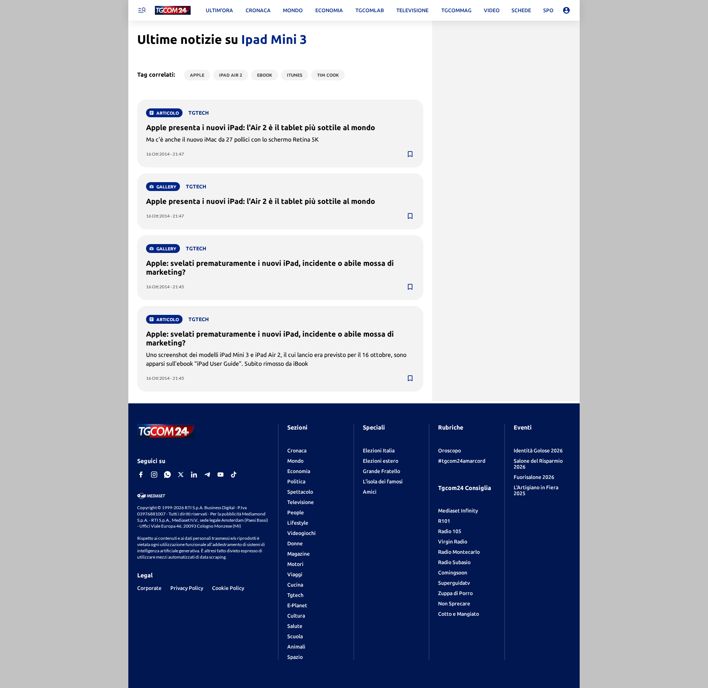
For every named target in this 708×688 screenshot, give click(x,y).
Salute (294, 626)
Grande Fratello (381, 471)
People (295, 512)
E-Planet (297, 605)
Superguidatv (454, 583)
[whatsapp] (167, 474)
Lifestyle (297, 523)
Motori (295, 564)
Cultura (296, 616)
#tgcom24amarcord (461, 461)
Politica (296, 481)
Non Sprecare (454, 604)
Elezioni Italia (379, 451)
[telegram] (207, 474)
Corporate (149, 588)
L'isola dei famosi (383, 481)
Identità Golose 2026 (538, 451)
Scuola (295, 636)
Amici (369, 492)
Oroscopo (449, 451)
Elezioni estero (380, 461)
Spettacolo (300, 492)
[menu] (141, 10)
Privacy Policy (186, 588)
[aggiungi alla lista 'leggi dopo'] (410, 154)
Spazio (295, 657)
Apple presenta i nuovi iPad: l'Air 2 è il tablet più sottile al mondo (260, 127)
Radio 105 (449, 531)
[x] (180, 474)
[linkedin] (194, 474)
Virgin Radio (452, 542)
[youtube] (220, 474)
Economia (298, 471)
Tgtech (295, 595)
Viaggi (294, 574)
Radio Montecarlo (459, 552)
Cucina (295, 585)
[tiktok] (233, 474)
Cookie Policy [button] (228, 588)
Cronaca (296, 451)
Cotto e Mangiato (458, 614)
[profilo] (566, 10)
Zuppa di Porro (455, 593)
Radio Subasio (454, 562)
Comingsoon (452, 573)
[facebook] (141, 474)
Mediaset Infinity (458, 511)
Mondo (295, 461)
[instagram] (154, 474)
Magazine (298, 554)
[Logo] (173, 10)
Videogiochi (301, 533)
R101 (444, 521)
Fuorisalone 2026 (534, 477)
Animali (296, 647)
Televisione (300, 502)
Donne (295, 543)
